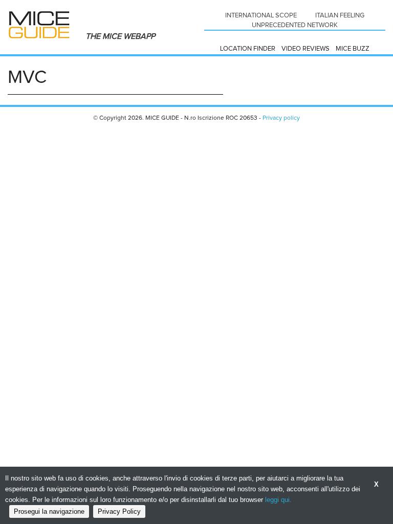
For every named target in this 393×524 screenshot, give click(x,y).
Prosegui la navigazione (49, 511)
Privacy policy (281, 118)
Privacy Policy (119, 511)
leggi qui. (278, 500)
